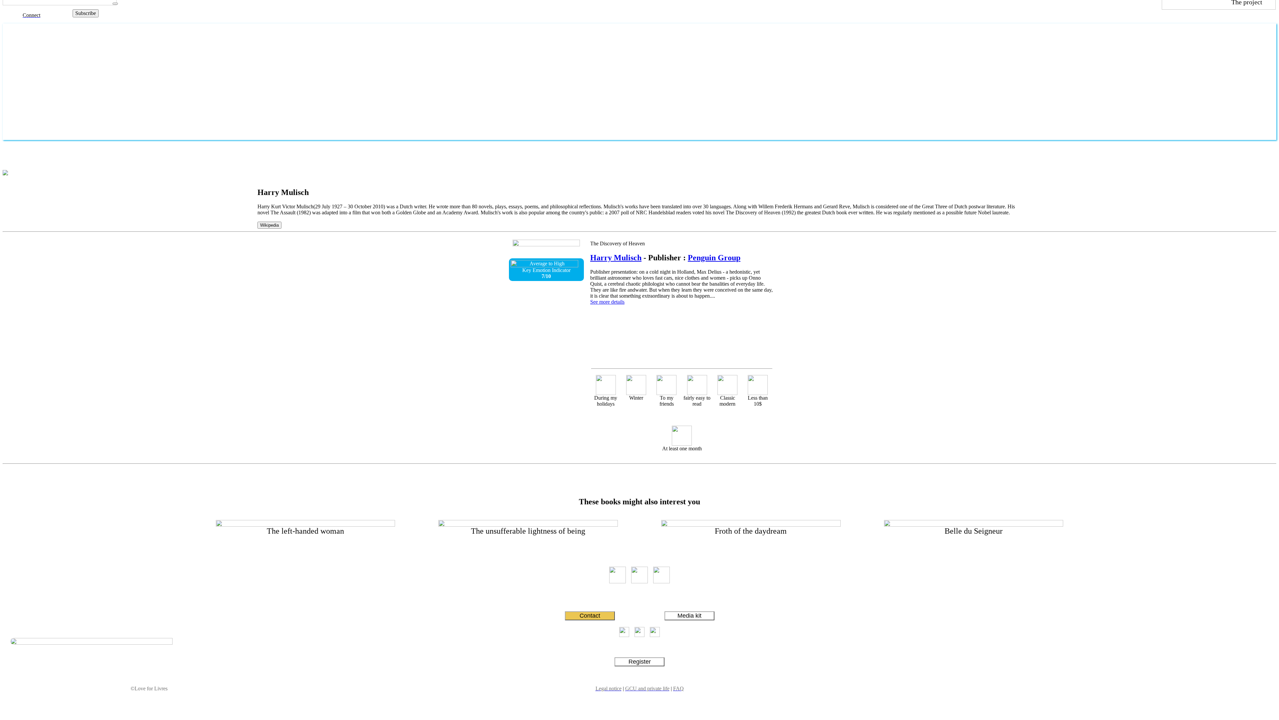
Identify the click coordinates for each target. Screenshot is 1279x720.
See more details (607, 302)
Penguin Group (714, 257)
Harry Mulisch (615, 257)
